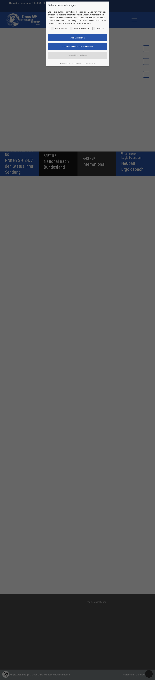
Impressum (76, 63)
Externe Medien (81, 28)
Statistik (100, 28)
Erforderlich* (61, 28)
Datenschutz (65, 63)
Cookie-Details (89, 63)
